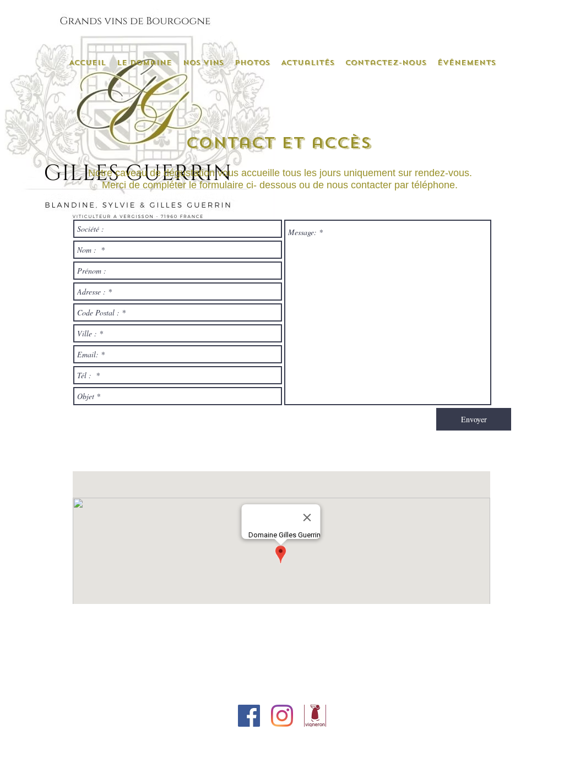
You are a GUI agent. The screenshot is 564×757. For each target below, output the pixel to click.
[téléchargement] (315, 716)
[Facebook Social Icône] (249, 716)
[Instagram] (282, 716)
